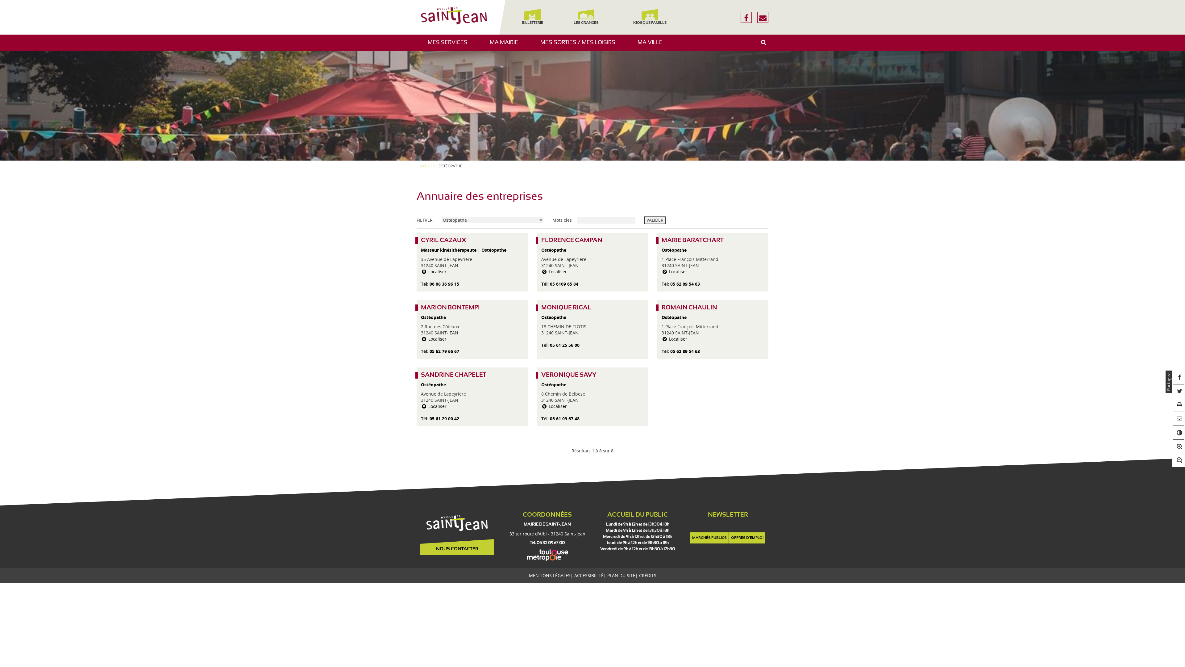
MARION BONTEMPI (450, 308)
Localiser (437, 272)
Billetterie (532, 23)
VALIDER (655, 220)
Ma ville (652, 45)
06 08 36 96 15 (444, 284)
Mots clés (562, 220)
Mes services (450, 45)
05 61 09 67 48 (565, 419)
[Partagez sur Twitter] (1178, 391)
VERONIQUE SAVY (568, 375)
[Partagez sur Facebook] (1178, 377)
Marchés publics (709, 538)
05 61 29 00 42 (444, 419)
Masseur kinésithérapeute (448, 250)
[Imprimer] (1178, 405)
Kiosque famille (650, 23)
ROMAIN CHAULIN (689, 308)
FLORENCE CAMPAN (571, 240)
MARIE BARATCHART (693, 240)
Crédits (647, 575)
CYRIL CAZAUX (443, 240)
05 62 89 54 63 (685, 284)
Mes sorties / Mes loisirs (580, 45)
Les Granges (585, 23)
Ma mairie (506, 45)
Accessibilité (589, 575)
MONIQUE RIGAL (566, 308)
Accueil (427, 166)
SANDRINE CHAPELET (453, 375)
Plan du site (621, 575)
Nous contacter (457, 549)
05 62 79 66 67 (444, 351)
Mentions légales (550, 575)
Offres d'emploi (747, 538)
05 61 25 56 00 (565, 345)
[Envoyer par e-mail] (1178, 419)
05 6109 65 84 (564, 284)
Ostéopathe (493, 250)
